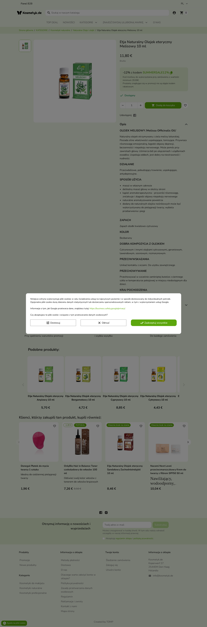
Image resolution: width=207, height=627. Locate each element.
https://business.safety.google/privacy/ (107, 308)
